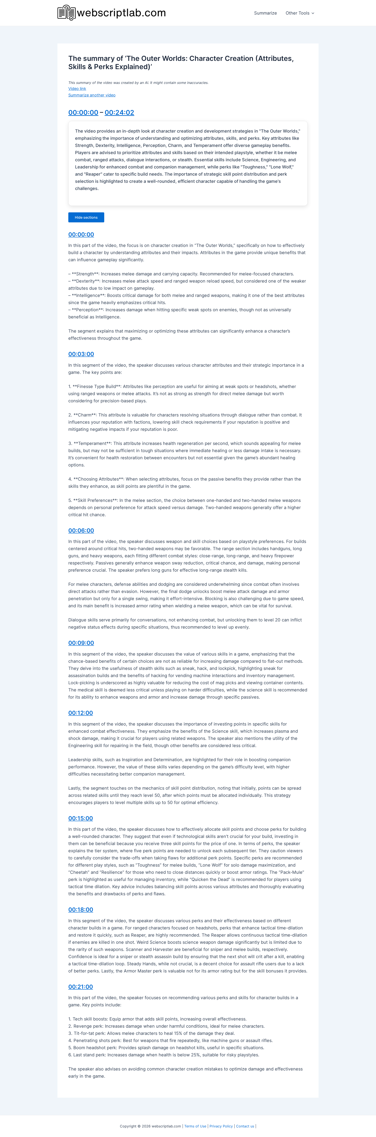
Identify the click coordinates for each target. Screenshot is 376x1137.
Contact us (245, 1126)
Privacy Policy (221, 1126)
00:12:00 (80, 712)
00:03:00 (81, 354)
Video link (77, 88)
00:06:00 (81, 530)
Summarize (265, 13)
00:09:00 (81, 642)
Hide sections (86, 217)
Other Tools (297, 13)
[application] (311, 13)
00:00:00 (83, 112)
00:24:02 (119, 112)
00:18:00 (80, 909)
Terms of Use (195, 1126)
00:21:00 (80, 986)
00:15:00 (80, 818)
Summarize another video (92, 95)
